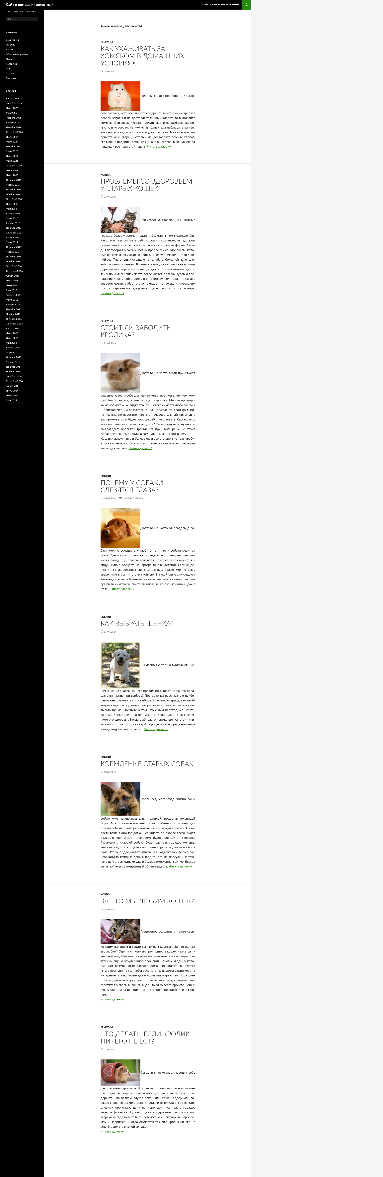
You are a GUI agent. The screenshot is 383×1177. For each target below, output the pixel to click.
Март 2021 (12, 161)
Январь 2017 (13, 252)
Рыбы (9, 68)
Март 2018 (12, 218)
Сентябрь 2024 (14, 132)
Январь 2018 (13, 223)
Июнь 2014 (12, 395)
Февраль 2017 (14, 247)
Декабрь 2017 (14, 228)
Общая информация (17, 54)
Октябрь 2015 (14, 319)
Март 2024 (12, 141)
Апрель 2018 (13, 213)
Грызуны (107, 42)
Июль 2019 (12, 170)
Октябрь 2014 (14, 376)
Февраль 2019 (14, 180)
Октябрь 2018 (14, 199)
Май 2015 (11, 343)
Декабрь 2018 (14, 189)
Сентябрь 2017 (14, 232)
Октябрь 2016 (14, 266)
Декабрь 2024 (14, 127)
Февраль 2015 (14, 357)
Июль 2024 (12, 137)
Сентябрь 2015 (14, 323)
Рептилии (11, 64)
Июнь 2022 (12, 156)
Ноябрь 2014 (13, 371)
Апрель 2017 (13, 237)
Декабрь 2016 (14, 256)
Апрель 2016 (13, 295)
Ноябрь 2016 (13, 261)
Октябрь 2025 (14, 103)
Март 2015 (12, 352)
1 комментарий (132, 498)
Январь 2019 (13, 185)
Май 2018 (11, 209)
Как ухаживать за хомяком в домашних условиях (142, 56)
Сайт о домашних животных (29, 5)
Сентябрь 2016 (14, 271)
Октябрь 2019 (14, 165)
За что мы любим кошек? (147, 901)
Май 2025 (11, 113)
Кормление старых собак (147, 764)
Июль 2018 (12, 204)
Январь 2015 (13, 362)
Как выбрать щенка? (137, 623)
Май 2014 (11, 400)
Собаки (106, 476)
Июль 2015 (12, 333)
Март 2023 (12, 151)
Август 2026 (13, 98)
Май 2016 (11, 290)
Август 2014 (13, 386)
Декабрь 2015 (14, 309)
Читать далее (159, 146)
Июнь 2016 (12, 285)
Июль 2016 (12, 280)
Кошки (106, 175)
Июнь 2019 (12, 175)
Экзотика (11, 78)
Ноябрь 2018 (13, 194)
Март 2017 (12, 242)
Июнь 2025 (12, 108)
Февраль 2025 (14, 118)
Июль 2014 (12, 391)
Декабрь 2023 (14, 146)
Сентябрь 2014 (14, 381)
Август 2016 (13, 276)
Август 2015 (13, 328)
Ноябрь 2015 (13, 314)
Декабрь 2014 (14, 367)
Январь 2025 (13, 122)
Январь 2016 (13, 304)
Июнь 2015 (12, 338)
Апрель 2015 (13, 347)
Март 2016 (12, 300)
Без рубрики (13, 40)
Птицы (10, 59)
